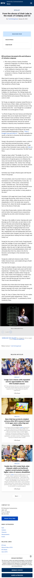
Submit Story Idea (9, 518)
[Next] (10, 332)
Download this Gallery (9, 338)
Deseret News (9, 39)
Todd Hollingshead (13, 19)
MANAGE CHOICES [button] (17, 570)
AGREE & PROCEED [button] (17, 575)
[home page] (3, 3)
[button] (30, 556)
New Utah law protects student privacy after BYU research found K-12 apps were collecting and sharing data (17, 422)
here (29, 147)
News (8, 4)
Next (16, 496)
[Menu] (31, 3)
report (21, 427)
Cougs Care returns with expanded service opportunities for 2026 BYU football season (17, 382)
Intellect (17, 10)
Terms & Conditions (18, 339)
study (12, 474)
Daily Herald (9, 44)
